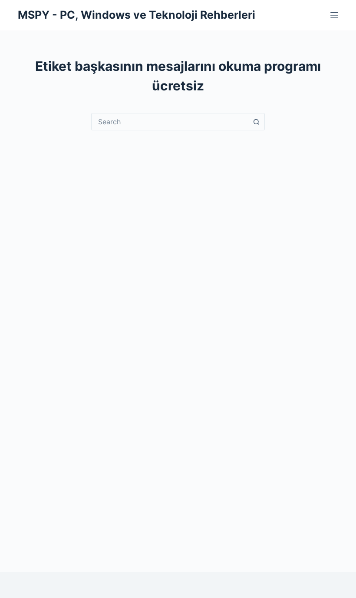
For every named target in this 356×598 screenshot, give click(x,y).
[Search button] (256, 121)
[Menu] (334, 15)
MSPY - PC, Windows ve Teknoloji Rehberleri (136, 14)
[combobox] (170, 121)
